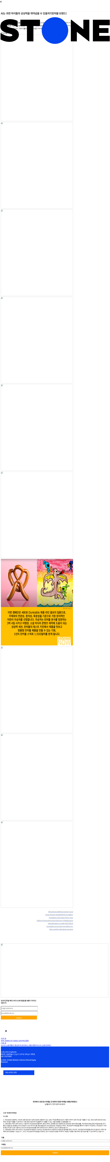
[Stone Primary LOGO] (55, 57)
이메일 (3, 1144)
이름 (2, 1137)
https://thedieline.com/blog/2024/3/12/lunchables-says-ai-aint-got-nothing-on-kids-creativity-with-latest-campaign (60, 926)
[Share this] (6, 1031)
